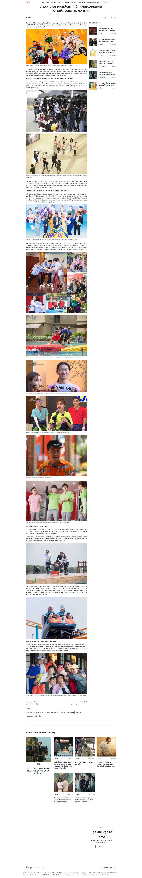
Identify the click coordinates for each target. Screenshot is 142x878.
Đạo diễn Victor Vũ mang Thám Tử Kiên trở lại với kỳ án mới (38, 770)
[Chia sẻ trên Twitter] (112, 18)
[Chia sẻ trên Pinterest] (108, 18)
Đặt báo (105, 2)
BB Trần (78, 712)
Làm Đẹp (53, 2)
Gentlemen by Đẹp (93, 2)
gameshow (29, 716)
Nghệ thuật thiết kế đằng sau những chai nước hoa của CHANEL (107, 52)
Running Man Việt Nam (52, 712)
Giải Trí (60, 2)
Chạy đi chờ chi (38, 712)
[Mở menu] (115, 2)
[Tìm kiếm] (111, 2)
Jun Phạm (29, 712)
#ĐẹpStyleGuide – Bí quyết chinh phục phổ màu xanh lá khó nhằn (106, 63)
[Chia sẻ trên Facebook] (105, 18)
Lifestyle (102, 77)
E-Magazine (81, 2)
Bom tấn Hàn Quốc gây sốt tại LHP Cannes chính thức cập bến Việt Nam (84, 800)
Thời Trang (45, 2)
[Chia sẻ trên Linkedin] (115, 18)
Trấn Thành (38, 716)
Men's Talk (102, 44)
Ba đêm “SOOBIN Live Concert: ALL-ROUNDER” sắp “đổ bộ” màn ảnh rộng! (106, 764)
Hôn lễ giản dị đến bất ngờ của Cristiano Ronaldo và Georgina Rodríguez (62, 800)
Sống (67, 2)
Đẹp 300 (73, 2)
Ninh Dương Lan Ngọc (67, 712)
